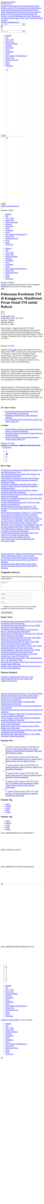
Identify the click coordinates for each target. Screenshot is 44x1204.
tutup (3, 136)
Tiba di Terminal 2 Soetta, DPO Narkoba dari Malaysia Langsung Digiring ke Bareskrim (20, 719)
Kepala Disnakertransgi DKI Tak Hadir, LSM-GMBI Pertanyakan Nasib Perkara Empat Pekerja (20, 643)
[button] (23, 24)
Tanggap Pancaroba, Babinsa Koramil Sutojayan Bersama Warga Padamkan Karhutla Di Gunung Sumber (21, 555)
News (7, 228)
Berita (7, 242)
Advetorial (9, 244)
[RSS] (6, 982)
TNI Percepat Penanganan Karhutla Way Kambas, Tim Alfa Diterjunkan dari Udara (19, 15)
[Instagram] (6, 971)
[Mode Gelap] (2, 27)
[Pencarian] (2, 29)
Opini (7, 232)
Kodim (7, 812)
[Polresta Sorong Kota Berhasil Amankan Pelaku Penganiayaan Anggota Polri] (22, 700)
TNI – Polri (9, 218)
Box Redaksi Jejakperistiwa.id (16, 234)
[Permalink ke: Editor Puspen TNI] (3, 314)
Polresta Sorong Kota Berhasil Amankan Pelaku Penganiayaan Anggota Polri (18, 703)
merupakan (14, 350)
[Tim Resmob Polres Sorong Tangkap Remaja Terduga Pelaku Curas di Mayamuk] (22, 724)
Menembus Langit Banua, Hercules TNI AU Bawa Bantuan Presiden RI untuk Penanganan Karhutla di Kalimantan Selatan (19, 486)
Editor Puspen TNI (7, 316)
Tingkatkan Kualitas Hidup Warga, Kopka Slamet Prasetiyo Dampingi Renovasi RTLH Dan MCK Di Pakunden (19, 566)
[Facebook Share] (6, 451)
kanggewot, (5, 445)
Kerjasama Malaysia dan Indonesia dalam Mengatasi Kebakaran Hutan (21, 9)
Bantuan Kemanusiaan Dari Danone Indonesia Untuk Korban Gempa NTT (22, 438)
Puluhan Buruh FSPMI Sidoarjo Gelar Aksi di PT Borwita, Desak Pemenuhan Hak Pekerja (22, 635)
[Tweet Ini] (6, 455)
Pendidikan (9, 230)
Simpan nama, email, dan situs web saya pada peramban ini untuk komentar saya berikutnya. (18, 607)
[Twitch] (6, 975)
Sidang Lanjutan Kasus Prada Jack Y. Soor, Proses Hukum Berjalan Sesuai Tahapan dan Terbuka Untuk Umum (22, 695)
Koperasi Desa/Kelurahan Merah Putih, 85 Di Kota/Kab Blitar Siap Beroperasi (21, 412)
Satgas (7, 804)
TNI (6, 216)
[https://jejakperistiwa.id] (10, 22)
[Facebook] (6, 965)
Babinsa (8, 806)
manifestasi (23, 445)
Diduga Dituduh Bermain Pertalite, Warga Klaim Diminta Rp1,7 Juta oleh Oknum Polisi (21, 659)
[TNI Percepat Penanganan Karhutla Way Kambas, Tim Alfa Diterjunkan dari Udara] (22, 472)
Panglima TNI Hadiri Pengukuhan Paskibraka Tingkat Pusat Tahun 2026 (21, 794)
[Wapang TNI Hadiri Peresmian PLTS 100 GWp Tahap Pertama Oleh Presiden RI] (22, 500)
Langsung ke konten (8, 2)
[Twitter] (6, 967)
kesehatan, (14, 445)
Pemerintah (9, 226)
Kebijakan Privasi (11, 238)
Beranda (8, 214)
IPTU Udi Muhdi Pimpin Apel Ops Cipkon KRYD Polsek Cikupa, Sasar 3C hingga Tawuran (23, 760)
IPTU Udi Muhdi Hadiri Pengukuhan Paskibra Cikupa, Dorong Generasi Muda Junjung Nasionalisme (22, 785)
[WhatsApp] (6, 977)
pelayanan (32, 445)
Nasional (8, 224)
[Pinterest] (6, 969)
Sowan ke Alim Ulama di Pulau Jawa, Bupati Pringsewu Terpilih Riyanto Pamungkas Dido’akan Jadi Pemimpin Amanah (23, 751)
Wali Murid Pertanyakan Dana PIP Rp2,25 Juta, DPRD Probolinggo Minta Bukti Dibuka (20, 626)
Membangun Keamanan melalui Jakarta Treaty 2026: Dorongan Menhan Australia (22, 18)
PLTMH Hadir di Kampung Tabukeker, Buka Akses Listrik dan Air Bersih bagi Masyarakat (19, 534)
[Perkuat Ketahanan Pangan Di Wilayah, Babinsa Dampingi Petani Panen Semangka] (22, 492)
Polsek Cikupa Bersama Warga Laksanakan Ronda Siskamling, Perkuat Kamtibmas (23, 776)
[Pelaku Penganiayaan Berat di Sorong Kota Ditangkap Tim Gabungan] (22, 708)
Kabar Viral (9, 220)
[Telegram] (6, 980)
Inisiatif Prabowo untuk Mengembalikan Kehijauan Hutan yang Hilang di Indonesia (21, 12)
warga (7, 808)
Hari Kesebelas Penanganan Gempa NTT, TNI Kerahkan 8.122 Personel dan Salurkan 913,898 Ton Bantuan (21, 514)
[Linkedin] (6, 973)
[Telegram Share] (6, 459)
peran (38, 445)
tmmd (7, 810)
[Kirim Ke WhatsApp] (6, 461)
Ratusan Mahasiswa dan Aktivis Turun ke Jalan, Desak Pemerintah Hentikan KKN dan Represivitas (20, 651)
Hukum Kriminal (11, 222)
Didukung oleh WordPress (10, 1020)
